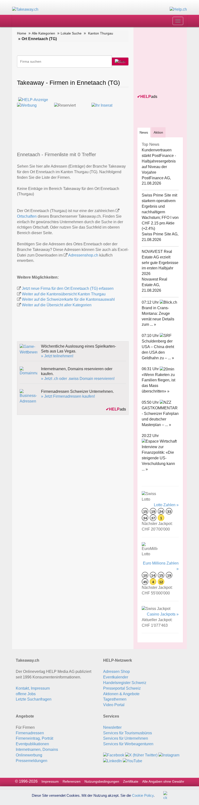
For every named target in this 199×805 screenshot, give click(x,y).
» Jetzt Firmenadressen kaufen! (68, 396)
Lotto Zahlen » (166, 505)
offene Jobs (26, 694)
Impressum (50, 781)
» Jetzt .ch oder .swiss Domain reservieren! (78, 379)
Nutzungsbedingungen (101, 781)
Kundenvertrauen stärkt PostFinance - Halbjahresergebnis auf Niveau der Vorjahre (159, 161)
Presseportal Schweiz (122, 688)
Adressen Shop (116, 671)
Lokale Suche (71, 33)
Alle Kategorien (43, 33)
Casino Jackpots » (163, 614)
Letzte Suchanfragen (33, 699)
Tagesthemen (114, 699)
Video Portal (113, 705)
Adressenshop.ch (83, 255)
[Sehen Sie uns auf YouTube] (132, 761)
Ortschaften (27, 216)
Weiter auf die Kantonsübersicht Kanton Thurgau (64, 294)
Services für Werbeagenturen (128, 744)
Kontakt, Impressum (33, 688)
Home (21, 33)
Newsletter (112, 727)
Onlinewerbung (29, 755)
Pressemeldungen (31, 761)
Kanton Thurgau (100, 33)
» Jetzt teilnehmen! (57, 356)
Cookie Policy (143, 795)
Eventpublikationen (32, 744)
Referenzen (72, 781)
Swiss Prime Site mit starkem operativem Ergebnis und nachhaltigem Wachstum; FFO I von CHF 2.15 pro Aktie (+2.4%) (160, 212)
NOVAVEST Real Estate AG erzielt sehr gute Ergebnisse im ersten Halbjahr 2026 (160, 262)
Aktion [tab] (158, 132)
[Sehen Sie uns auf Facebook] (113, 755)
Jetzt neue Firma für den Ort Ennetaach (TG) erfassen (68, 288)
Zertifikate (130, 781)
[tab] (143, 132)
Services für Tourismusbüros (127, 733)
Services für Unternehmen (125, 738)
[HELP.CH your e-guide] (178, 9)
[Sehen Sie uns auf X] (141, 755)
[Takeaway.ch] (25, 9)
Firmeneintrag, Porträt (34, 738)
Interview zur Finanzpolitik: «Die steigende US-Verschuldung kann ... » (158, 458)
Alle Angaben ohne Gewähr (163, 781)
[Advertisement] (168, 61)
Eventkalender (115, 677)
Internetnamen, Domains (37, 749)
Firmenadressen (30, 733)
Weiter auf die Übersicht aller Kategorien (56, 305)
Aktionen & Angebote (121, 694)
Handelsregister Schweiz (124, 683)
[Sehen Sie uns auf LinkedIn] (112, 761)
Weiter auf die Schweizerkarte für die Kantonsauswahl (68, 299)
